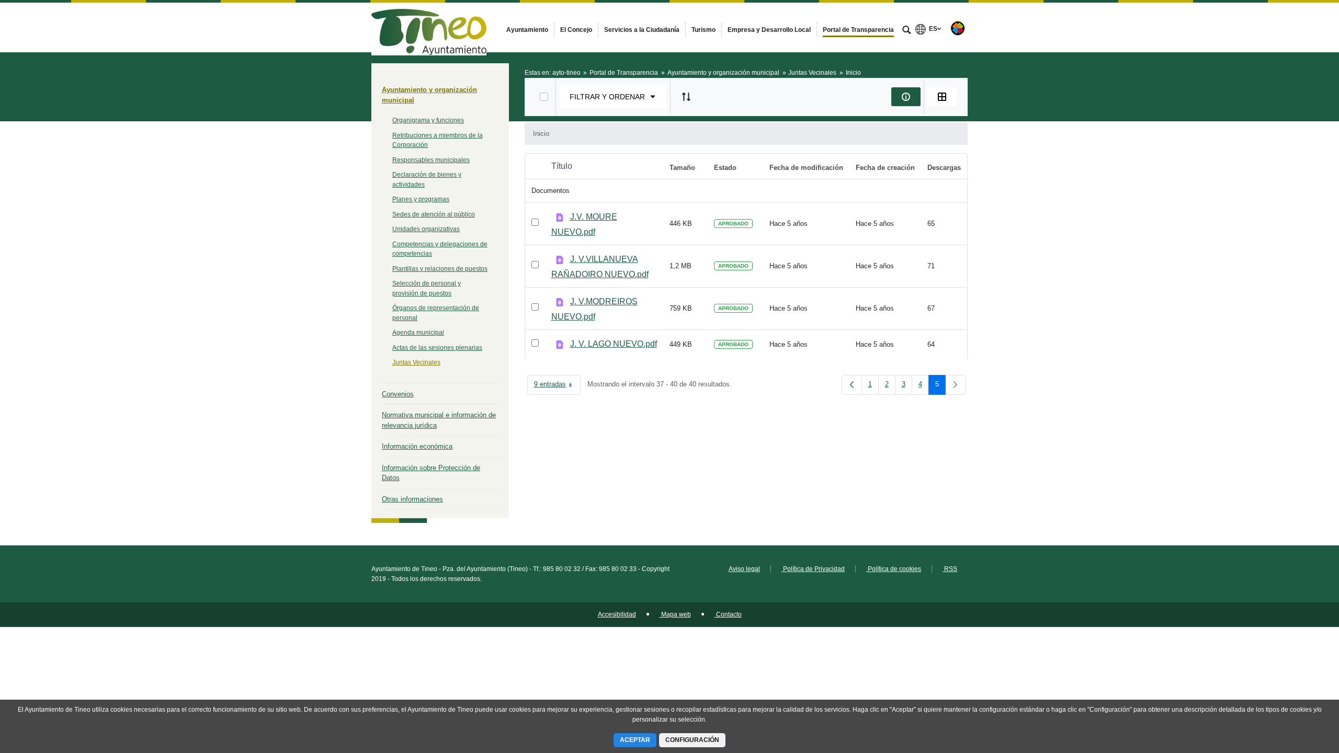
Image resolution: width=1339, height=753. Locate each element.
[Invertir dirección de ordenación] (686, 96)
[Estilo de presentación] (942, 96)
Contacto (728, 614)
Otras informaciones (412, 499)
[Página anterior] (852, 385)
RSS (950, 569)
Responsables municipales (431, 160)
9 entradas (557, 386)
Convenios (398, 394)
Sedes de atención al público (433, 214)
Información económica (417, 446)
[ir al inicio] (1297, 690)
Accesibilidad (617, 614)
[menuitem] (527, 29)
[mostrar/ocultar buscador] (906, 31)
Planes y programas (420, 199)
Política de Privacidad (813, 569)
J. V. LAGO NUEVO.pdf (613, 343)
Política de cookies (893, 569)
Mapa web (675, 614)
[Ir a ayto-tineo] (428, 27)
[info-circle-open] (906, 96)
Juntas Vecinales (416, 362)
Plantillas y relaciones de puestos (439, 268)
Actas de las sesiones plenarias (437, 347)
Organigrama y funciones (428, 120)
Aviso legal (744, 569)
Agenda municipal (418, 332)
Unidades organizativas (426, 229)
